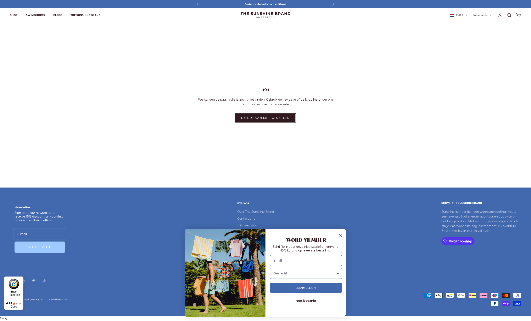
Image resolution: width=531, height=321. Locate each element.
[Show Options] (338, 273)
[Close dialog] (341, 236)
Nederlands (480, 15)
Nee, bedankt (306, 301)
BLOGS (57, 15)
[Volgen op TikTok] (44, 281)
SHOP (14, 15)
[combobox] (305, 273)
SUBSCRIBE (40, 247)
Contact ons (246, 218)
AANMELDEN (306, 288)
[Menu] (20, 279)
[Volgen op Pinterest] (34, 281)
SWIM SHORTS (35, 15)
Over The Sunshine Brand (255, 212)
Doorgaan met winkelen (265, 117)
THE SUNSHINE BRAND (86, 15)
